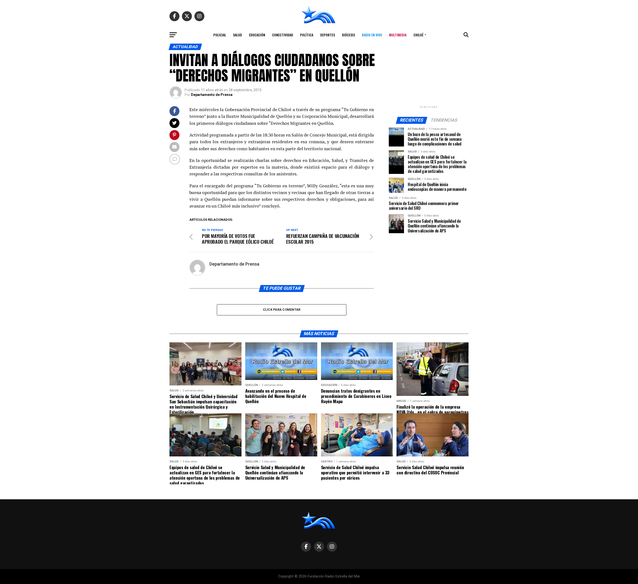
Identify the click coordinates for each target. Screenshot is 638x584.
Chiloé (418, 34)
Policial (219, 34)
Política (306, 34)
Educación (257, 34)
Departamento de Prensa (212, 95)
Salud (237, 34)
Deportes (327, 34)
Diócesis (348, 34)
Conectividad (282, 34)
